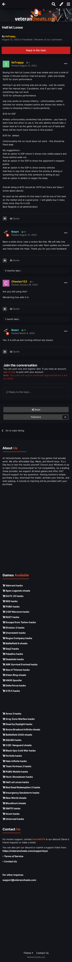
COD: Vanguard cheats (18, 745)
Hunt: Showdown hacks (19, 776)
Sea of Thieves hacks (17, 669)
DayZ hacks (12, 648)
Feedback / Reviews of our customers (42, 39)
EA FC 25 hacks (14, 596)
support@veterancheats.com (19, 880)
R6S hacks (11, 601)
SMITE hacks (12, 808)
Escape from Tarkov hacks (20, 622)
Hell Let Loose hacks (17, 782)
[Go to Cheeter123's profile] (6, 283)
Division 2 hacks (14, 627)
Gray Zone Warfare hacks (20, 718)
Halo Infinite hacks (16, 761)
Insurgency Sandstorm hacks (22, 792)
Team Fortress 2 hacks (18, 766)
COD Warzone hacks (17, 611)
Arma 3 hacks (13, 713)
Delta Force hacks (15, 685)
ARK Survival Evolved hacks (21, 664)
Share (37, 409)
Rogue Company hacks (18, 638)
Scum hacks (12, 813)
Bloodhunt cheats (15, 803)
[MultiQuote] (5, 218)
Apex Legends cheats (17, 590)
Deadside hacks (14, 659)
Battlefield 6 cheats (16, 643)
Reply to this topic (36, 50)
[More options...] (65, 64)
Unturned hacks (14, 818)
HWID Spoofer (13, 680)
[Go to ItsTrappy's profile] (6, 64)
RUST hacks (12, 617)
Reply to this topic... (20, 392)
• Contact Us (10, 861)
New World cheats (15, 797)
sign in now (9, 372)
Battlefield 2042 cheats (18, 734)
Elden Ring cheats (15, 675)
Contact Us (42, 952)
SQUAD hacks (13, 740)
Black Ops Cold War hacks (20, 750)
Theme (27, 952)
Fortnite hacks (13, 755)
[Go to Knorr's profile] (6, 233)
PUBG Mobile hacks (16, 771)
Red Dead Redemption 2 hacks (22, 787)
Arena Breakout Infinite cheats (22, 729)
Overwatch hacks (15, 632)
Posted (24, 65)
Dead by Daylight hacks (18, 724)
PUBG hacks (12, 606)
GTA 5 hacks (12, 690)
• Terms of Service (13, 856)
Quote (16, 218)
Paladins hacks (14, 653)
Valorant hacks (14, 585)
